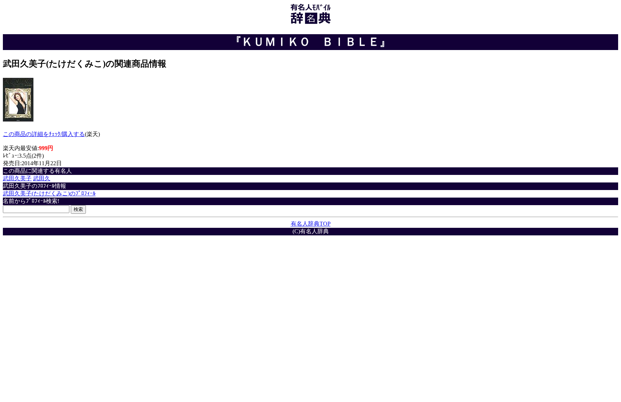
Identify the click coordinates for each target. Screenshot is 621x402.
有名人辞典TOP (311, 224)
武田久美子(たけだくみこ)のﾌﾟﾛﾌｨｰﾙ (49, 193)
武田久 (41, 178)
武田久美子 (17, 178)
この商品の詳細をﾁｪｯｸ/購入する (44, 134)
